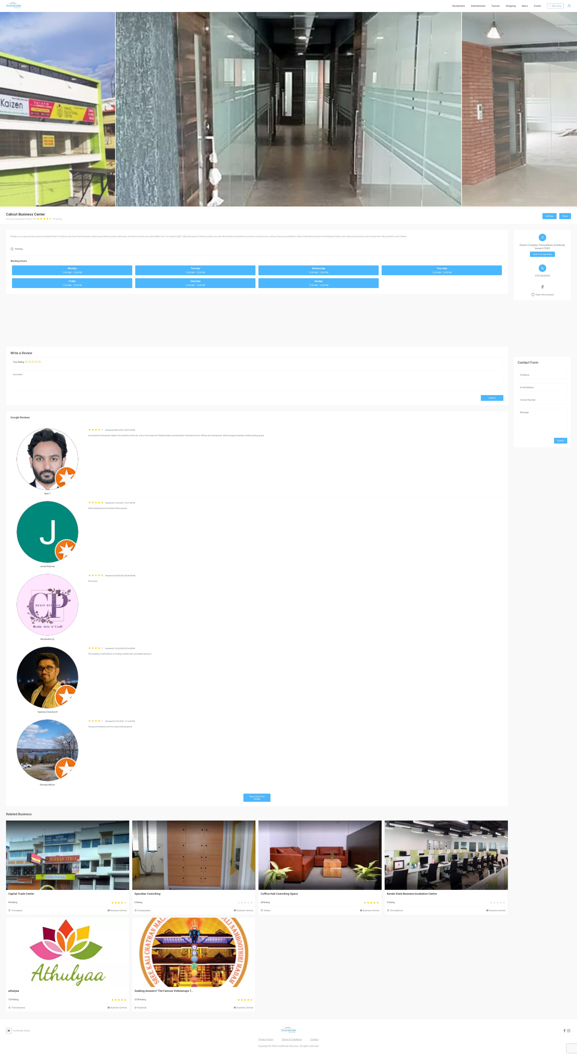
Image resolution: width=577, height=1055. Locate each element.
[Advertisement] (257, 320)
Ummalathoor (396, 910)
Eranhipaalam (144, 910)
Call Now (549, 216)
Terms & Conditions (292, 1039)
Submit (492, 398)
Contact (314, 1039)
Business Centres (118, 910)
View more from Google (257, 797)
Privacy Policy (266, 1039)
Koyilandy (142, 1007)
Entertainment (478, 6)
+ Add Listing (555, 6)
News (525, 6)
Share (565, 216)
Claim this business (545, 294)
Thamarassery (18, 1007)
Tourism (495, 6)
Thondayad (16, 910)
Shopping (511, 6)
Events (537, 6)
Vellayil (267, 910)
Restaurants (458, 6)
